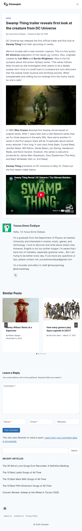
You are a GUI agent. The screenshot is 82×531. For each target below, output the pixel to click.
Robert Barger (14, 335)
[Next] (76, 325)
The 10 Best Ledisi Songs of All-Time (22, 472)
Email (34, 421)
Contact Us (19, 516)
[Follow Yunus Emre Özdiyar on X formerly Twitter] (15, 275)
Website (61, 421)
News (8, 18)
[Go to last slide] (6, 325)
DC (49, 55)
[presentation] (21, 310)
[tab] (36, 353)
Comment (10, 386)
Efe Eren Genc (55, 335)
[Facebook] (5, 508)
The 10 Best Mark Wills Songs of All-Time (24, 479)
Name (8, 421)
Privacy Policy (31, 516)
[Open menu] (77, 4)
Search (74, 450)
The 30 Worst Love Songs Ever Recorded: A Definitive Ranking (36, 465)
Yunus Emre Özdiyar (17, 34)
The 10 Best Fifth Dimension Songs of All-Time (27, 485)
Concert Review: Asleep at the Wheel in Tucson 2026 (31, 492)
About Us (8, 516)
